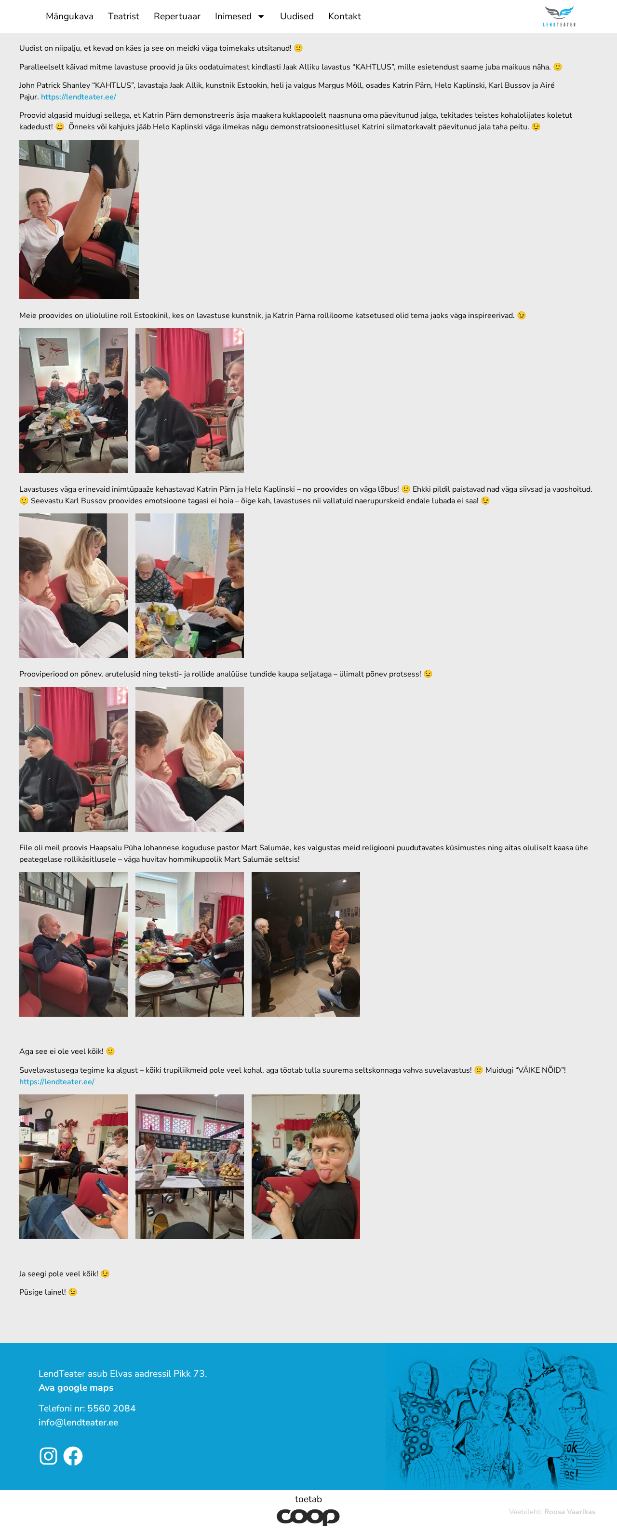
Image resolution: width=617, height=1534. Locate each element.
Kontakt (344, 16)
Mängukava (70, 16)
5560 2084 (111, 1408)
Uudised (297, 16)
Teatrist (123, 16)
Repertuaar (177, 16)
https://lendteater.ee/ (78, 97)
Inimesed (233, 16)
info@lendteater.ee (78, 1422)
